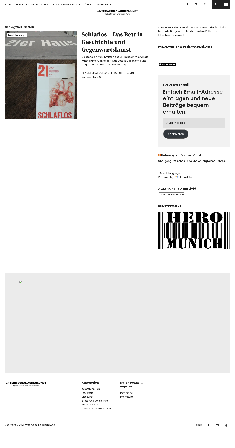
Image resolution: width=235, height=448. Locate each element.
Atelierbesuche (90, 404)
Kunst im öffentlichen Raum (97, 408)
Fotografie (87, 393)
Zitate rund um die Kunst (95, 400)
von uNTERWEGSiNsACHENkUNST (102, 73)
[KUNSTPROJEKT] (194, 250)
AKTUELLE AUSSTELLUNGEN (31, 4)
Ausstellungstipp (17, 35)
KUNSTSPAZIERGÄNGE (66, 4)
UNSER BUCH (103, 4)
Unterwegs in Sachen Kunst (181, 155)
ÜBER (88, 4)
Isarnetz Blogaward (171, 31)
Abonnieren (176, 134)
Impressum (126, 396)
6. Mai (130, 73)
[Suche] (216, 4)
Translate (186, 177)
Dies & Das (88, 396)
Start (8, 4)
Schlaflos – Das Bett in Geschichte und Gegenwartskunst (112, 42)
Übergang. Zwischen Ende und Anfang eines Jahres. (192, 161)
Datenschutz (127, 392)
